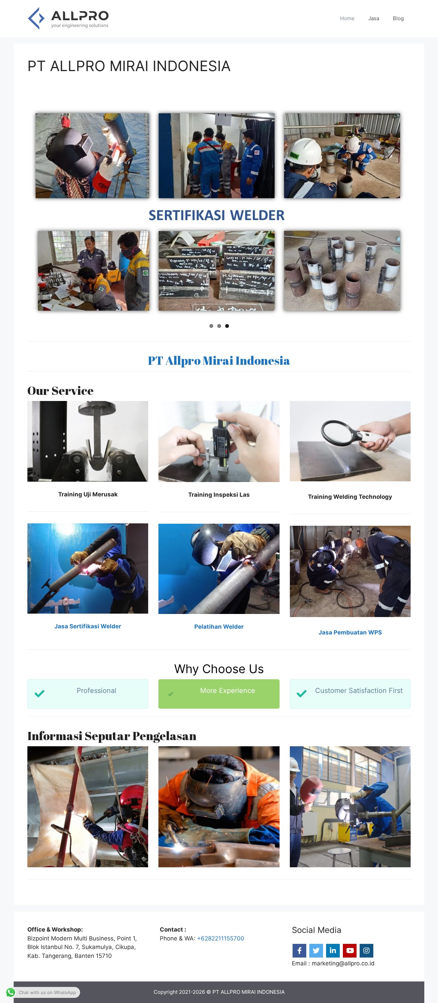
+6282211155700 (220, 938)
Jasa (373, 18)
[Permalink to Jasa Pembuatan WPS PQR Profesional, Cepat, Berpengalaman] (219, 212)
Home (347, 18)
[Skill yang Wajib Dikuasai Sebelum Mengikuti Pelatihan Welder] (350, 806)
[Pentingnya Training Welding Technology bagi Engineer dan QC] (87, 806)
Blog (398, 18)
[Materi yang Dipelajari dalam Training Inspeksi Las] (218, 806)
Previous (18, 212)
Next (419, 212)
